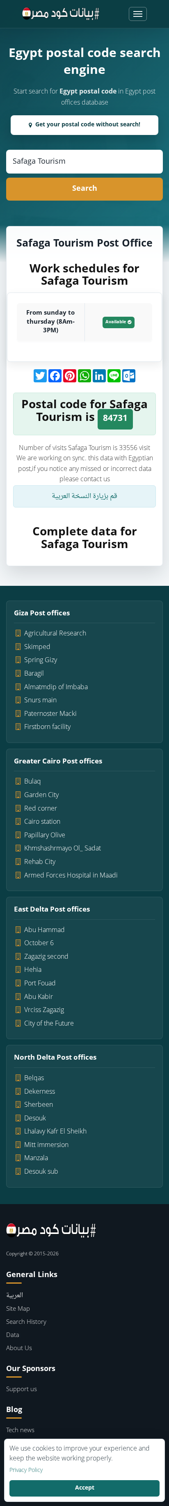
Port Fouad (40, 984)
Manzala (36, 1158)
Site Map (18, 1309)
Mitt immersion (46, 1145)
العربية (14, 1296)
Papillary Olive (44, 836)
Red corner (40, 809)
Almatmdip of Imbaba (56, 687)
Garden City (41, 795)
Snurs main (40, 701)
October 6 (39, 943)
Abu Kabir (38, 997)
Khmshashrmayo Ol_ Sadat (62, 849)
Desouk (35, 1119)
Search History (26, 1322)
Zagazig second (46, 957)
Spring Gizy (40, 660)
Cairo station (42, 822)
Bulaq (32, 782)
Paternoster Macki (50, 714)
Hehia (32, 970)
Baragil (34, 674)
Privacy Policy (26, 1470)
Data (12, 1335)
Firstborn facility (47, 727)
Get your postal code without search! (87, 124)
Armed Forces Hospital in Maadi (71, 876)
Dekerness (39, 1092)
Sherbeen (38, 1105)
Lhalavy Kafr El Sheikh (55, 1132)
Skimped (37, 647)
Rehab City (39, 862)
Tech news (20, 1431)
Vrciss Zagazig (44, 1010)
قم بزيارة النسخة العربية (84, 496)
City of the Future (49, 1024)
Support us (21, 1390)
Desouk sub (41, 1172)
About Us (19, 1349)
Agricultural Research (55, 634)
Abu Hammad (44, 930)
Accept (84, 1488)
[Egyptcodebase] (61, 14)
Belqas (34, 1078)
